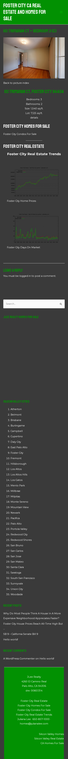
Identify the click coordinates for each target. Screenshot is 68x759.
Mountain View (20, 507)
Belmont (16, 414)
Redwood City (19, 534)
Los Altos (16, 469)
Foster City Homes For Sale (26, 126)
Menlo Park (18, 485)
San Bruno (17, 545)
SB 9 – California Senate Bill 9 (20, 634)
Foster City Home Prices (21, 200)
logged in (25, 275)
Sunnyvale (17, 583)
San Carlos (17, 550)
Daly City (16, 441)
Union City (17, 589)
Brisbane (16, 420)
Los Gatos (16, 480)
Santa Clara (17, 567)
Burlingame (18, 425)
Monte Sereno (19, 501)
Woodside (17, 594)
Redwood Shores (21, 539)
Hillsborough (18, 463)
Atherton (16, 409)
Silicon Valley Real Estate (49, 738)
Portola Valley (19, 529)
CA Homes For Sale (52, 743)
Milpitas (15, 496)
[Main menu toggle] (61, 12)
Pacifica (15, 518)
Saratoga (16, 572)
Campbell (17, 431)
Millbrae (15, 491)
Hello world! (10, 639)
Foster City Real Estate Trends (34, 154)
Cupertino (17, 436)
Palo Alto (16, 523)
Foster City (17, 452)
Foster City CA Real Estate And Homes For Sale (24, 12)
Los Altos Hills (19, 474)
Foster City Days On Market (23, 247)
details (34, 117)
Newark (15, 512)
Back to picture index (16, 82)
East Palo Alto (19, 447)
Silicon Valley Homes (51, 734)
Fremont (16, 458)
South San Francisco (23, 578)
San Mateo (17, 561)
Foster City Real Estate (23, 146)
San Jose (16, 556)
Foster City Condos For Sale (19, 134)
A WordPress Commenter (19, 658)
